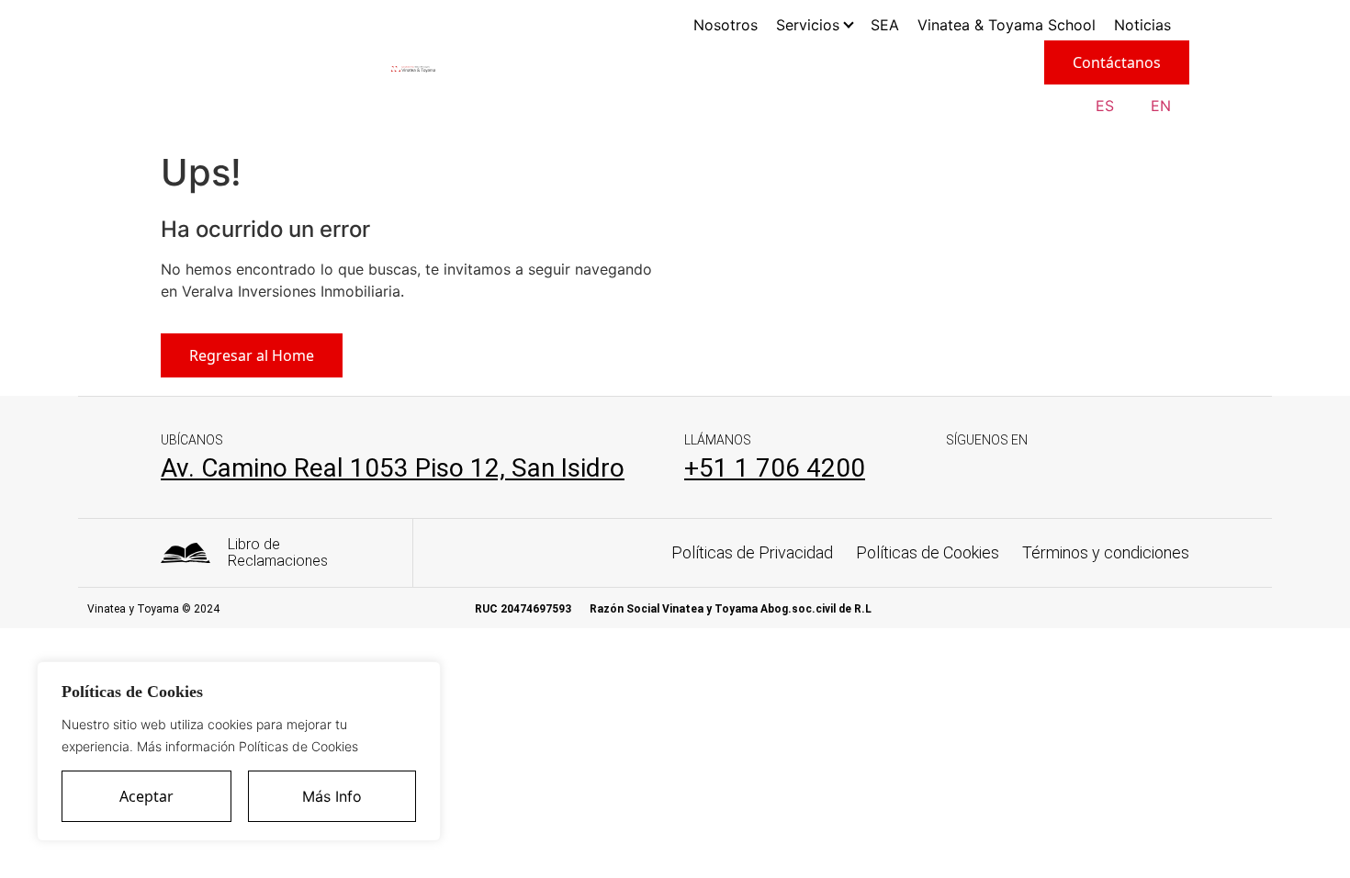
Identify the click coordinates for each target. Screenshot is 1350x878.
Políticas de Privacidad (752, 552)
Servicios (807, 25)
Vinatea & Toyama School (1006, 25)
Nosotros (725, 25)
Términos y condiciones (1105, 552)
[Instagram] (1001, 472)
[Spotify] (1049, 472)
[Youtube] (1097, 472)
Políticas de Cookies (927, 552)
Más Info (332, 796)
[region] (239, 751)
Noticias (1142, 25)
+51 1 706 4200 (774, 468)
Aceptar (146, 796)
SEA (885, 25)
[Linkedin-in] (954, 472)
